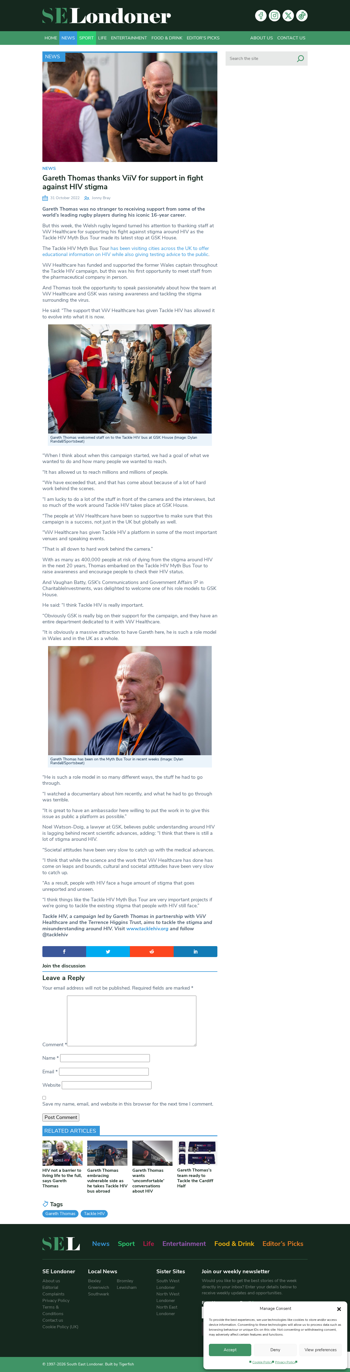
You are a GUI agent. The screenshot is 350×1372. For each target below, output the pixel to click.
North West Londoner (167, 1297)
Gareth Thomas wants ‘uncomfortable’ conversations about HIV (148, 1180)
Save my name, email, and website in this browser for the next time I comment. (127, 1104)
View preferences (321, 1350)
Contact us (291, 38)
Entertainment (129, 38)
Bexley (94, 1281)
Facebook (261, 15)
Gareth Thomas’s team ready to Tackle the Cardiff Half (195, 1178)
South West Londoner (167, 1284)
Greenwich (98, 1287)
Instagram (274, 15)
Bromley (125, 1281)
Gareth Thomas (60, 1214)
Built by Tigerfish (119, 1364)
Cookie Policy (262, 1362)
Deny (275, 1350)
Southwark (98, 1294)
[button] (339, 1308)
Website (51, 1085)
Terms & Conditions (52, 1310)
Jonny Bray (101, 197)
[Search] (300, 58)
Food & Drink (166, 38)
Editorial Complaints (53, 1290)
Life (102, 38)
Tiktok (302, 15)
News (68, 38)
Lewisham (127, 1287)
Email (50, 1072)
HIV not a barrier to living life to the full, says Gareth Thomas (62, 1178)
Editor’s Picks (283, 1243)
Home (51, 38)
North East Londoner (166, 1310)
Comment (54, 1045)
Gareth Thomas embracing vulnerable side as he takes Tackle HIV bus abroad (107, 1180)
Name (50, 1058)
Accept (230, 1350)
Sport (86, 38)
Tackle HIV (94, 1214)
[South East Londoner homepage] (106, 15)
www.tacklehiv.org (147, 928)
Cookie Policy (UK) (60, 1327)
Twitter (288, 15)
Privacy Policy (285, 1362)
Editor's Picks (203, 38)
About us (261, 38)
